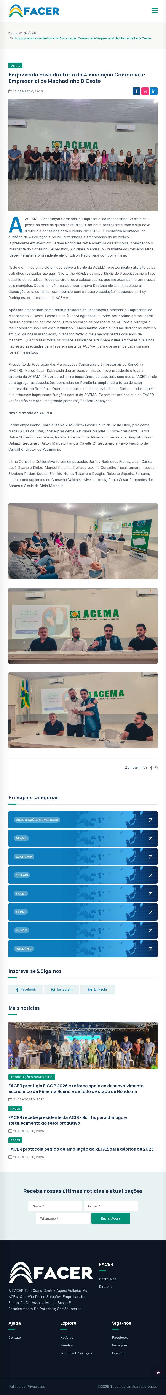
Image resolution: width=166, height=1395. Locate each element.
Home (12, 32)
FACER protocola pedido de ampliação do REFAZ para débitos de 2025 (81, 1149)
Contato (14, 1337)
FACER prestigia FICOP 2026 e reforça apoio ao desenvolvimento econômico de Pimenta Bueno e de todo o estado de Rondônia (76, 1088)
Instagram (120, 1345)
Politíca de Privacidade (26, 1386)
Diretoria (106, 1287)
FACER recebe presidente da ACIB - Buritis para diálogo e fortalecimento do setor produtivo (67, 1120)
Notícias (30, 32)
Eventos (66, 1345)
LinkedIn (100, 989)
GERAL (15, 65)
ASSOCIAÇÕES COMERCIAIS (32, 1077)
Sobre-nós (107, 1279)
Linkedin (118, 1353)
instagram (64, 989)
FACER (15, 1109)
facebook (28, 989)
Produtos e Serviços (76, 1353)
